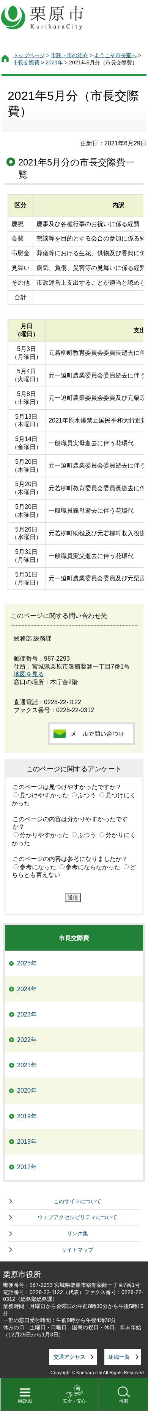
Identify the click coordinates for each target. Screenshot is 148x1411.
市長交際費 (26, 62)
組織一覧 (119, 1357)
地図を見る (29, 674)
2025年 (27, 963)
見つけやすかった (44, 795)
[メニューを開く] (25, 1394)
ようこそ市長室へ (115, 55)
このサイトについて (77, 1201)
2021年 (54, 62)
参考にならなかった (93, 867)
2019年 (27, 1116)
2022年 (27, 1040)
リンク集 (77, 1233)
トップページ (29, 55)
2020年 (27, 1090)
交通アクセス (69, 1357)
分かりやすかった (44, 835)
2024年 (27, 989)
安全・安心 (74, 1401)
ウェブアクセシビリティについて (77, 1217)
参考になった (38, 867)
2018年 (27, 1141)
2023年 (27, 1014)
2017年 (27, 1167)
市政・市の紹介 (69, 55)
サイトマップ (77, 1250)
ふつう (87, 795)
